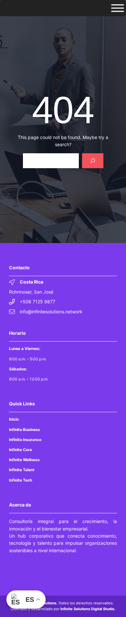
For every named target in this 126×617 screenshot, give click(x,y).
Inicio (14, 419)
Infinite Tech (20, 480)
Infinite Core (20, 449)
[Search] (92, 161)
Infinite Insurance (25, 439)
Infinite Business (24, 429)
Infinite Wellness (24, 459)
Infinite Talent (22, 469)
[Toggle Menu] (117, 8)
